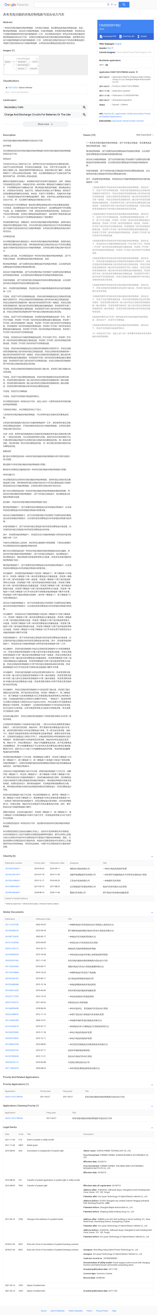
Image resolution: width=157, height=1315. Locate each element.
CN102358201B (12, 930)
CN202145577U (12, 948)
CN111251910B (12, 924)
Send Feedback (58, 1311)
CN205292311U (12, 1062)
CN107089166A (12, 886)
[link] (18, 87)
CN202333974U (12, 1050)
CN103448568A (12, 984)
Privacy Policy (102, 1311)
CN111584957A (12, 1068)
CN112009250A (12, 1020)
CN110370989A (12, 972)
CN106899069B (12, 1008)
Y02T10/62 (13, 87)
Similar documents (135, 113)
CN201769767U (12, 1002)
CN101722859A (12, 942)
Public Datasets (75, 1311)
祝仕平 (111, 48)
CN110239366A (12, 966)
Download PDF (110, 36)
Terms (89, 1311)
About (43, 1311)
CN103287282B (12, 1032)
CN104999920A (12, 954)
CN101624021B (12, 1026)
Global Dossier (129, 121)
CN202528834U (12, 1014)
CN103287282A (12, 868)
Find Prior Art (128, 36)
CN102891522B (12, 990)
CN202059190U (12, 960)
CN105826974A (12, 1044)
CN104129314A (12, 874)
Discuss (140, 121)
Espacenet (116, 121)
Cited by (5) (109, 113)
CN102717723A (12, 996)
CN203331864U (12, 1038)
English (118, 44)
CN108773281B (12, 936)
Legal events (120, 113)
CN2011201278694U (14, 1097)
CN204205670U (12, 978)
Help (114, 1311)
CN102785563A (12, 1056)
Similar (143, 36)
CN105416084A (12, 880)
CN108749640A (12, 892)
